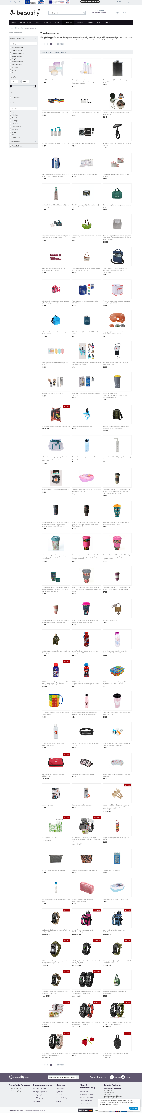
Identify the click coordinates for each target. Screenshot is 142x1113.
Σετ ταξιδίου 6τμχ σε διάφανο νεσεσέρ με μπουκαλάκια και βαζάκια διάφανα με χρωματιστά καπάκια (84, 82)
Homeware (79, 22)
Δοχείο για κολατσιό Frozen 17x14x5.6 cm (115, 899)
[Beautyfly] (24, 12)
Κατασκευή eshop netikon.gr (36, 1110)
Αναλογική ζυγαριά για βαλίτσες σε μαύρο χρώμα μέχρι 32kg (115, 363)
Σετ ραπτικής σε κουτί (48, 805)
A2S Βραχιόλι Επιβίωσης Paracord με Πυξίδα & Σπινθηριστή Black (86, 962)
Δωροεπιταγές (60, 1088)
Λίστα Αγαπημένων (38, 1095)
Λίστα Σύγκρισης (38, 1098)
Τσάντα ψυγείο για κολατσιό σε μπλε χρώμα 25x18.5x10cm (85, 302)
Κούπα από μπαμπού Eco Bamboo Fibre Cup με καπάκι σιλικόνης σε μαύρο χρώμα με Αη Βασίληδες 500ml (85, 524)
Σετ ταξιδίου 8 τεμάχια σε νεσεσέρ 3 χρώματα (85, 112)
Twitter (128, 1077)
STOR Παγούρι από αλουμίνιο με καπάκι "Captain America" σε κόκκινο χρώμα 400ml (85, 683)
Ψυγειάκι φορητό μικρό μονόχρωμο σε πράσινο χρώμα (117, 206)
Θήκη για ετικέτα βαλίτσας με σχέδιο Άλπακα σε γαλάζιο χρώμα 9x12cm (86, 363)
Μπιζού (57, 22)
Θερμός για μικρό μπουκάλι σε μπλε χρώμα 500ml (116, 838)
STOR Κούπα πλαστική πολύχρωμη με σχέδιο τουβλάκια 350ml (55, 713)
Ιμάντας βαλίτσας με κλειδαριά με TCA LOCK (55, 112)
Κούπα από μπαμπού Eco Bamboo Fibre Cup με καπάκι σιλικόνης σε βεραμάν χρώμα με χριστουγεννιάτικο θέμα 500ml (116, 491)
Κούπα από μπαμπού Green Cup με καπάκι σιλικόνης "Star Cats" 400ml (116, 523)
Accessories (47, 22)
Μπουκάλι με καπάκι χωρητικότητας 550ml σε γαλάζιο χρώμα (86, 458)
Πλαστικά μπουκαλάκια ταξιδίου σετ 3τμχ (84, 174)
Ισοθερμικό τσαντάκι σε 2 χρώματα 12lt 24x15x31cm (114, 992)
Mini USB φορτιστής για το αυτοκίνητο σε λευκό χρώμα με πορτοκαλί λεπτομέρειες (117, 744)
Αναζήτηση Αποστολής (39, 1088)
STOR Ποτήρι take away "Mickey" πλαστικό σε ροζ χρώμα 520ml (116, 713)
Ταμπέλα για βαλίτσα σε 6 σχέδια (82, 426)
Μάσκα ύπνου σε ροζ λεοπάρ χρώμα (83, 774)
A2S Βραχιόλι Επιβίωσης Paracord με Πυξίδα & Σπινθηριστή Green (117, 962)
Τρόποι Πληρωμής (85, 1104)
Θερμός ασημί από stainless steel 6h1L (53, 393)
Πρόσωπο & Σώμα (25, 22)
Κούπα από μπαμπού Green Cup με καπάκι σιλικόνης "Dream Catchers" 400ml (85, 621)
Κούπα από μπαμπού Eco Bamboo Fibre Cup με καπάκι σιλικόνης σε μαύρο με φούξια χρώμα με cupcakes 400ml (86, 557)
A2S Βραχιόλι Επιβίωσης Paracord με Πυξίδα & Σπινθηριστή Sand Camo (56, 931)
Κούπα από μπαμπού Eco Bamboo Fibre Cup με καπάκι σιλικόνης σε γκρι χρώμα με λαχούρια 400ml (86, 589)
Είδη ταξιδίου (68, 22)
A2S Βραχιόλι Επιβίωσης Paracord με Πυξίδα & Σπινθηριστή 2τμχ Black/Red (86, 1023)
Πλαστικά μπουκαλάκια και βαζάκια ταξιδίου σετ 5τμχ (116, 175)
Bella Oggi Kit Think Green (49, 838)
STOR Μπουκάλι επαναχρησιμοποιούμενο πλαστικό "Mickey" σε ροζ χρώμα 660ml (84, 713)
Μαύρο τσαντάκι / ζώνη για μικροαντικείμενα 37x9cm (85, 744)
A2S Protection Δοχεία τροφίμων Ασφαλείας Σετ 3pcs (55, 1023)
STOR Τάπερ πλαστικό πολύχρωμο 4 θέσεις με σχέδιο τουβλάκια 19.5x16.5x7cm (116, 683)
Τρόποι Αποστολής (86, 1101)
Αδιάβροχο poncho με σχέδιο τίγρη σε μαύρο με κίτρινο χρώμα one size (56, 652)
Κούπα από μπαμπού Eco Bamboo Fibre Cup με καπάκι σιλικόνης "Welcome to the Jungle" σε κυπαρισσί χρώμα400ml (55, 589)
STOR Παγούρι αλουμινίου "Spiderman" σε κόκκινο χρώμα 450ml (85, 652)
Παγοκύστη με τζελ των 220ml (112, 870)
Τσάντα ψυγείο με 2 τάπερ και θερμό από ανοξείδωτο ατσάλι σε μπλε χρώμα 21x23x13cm (115, 270)
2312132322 (16, 1077)
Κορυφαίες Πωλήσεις (62, 1098)
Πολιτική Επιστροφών (86, 1097)
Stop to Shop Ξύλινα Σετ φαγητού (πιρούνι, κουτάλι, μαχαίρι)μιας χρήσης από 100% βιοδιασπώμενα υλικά (116, 807)
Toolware (90, 22)
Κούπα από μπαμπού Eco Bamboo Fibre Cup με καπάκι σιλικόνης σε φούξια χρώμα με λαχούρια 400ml (116, 557)
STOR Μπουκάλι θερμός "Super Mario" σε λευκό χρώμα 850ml (54, 744)
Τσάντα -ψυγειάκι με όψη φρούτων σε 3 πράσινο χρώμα (86, 237)
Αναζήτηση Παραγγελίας (40, 1092)
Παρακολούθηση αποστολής (90, 1)
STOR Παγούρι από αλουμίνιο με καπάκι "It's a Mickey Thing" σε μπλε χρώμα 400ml (55, 683)
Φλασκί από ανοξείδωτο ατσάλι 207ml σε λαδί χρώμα (86, 333)
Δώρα (98, 22)
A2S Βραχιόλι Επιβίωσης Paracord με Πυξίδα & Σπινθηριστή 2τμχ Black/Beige (56, 1054)
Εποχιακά (107, 22)
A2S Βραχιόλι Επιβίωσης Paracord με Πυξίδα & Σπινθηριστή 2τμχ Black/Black (86, 992)
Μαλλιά (37, 22)
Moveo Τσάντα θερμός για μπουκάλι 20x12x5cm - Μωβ (83, 931)
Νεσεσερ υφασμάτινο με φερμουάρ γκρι (53, 870)
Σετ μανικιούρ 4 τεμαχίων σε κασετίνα (83, 143)
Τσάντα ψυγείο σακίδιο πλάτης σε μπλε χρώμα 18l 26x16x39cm (55, 333)
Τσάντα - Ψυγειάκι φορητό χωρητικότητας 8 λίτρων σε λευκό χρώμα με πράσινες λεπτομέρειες (54, 459)
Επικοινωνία (36, 1101)
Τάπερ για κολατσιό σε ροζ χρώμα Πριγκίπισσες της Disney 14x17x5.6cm (86, 490)
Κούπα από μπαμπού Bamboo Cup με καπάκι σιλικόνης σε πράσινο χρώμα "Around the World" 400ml (55, 557)
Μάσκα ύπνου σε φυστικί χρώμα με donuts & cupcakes (116, 775)
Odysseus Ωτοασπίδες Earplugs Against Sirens (56, 426)
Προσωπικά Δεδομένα (87, 1094)
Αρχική (11, 28)
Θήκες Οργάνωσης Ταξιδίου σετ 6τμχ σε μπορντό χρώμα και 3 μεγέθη (53, 269)
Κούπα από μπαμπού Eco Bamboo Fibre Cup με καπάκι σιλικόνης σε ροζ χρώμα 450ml (55, 621)
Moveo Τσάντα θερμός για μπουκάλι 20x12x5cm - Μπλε (114, 931)
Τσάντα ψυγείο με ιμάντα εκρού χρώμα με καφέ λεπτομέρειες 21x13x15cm (86, 269)
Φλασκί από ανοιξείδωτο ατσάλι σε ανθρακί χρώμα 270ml (116, 81)
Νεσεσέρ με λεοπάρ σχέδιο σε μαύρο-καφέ (85, 870)
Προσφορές (59, 1092)
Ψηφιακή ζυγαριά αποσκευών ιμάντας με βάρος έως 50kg (117, 144)
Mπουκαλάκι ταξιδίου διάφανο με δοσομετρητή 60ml (117, 458)
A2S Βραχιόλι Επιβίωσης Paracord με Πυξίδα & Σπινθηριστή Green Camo (56, 992)
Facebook (117, 1077)
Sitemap (59, 1101)
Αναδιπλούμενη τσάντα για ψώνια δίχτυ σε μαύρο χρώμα (115, 1054)
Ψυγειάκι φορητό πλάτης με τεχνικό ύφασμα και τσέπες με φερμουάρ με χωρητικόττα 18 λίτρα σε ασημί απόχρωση (117, 237)
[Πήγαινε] (77, 1077)
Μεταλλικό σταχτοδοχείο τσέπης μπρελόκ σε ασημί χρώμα (116, 113)
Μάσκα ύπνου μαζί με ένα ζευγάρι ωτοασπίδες (55, 489)
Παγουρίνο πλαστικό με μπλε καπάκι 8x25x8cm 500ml (56, 900)
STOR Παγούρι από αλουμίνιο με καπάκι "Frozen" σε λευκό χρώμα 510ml (115, 652)
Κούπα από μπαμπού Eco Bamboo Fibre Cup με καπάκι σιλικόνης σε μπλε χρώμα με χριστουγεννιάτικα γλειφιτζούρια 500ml (55, 524)
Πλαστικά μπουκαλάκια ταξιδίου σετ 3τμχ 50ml (55, 143)
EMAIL (26, 1077)
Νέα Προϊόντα (60, 1095)
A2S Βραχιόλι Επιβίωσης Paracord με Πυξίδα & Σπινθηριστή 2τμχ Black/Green (117, 1023)
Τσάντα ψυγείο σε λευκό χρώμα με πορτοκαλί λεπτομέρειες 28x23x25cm (116, 302)
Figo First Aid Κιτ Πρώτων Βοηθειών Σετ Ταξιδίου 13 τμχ (53, 775)
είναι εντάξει (133, 1108)
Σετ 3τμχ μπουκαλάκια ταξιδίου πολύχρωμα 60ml (55, 363)
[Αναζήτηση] (84, 13)
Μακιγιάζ (13, 22)
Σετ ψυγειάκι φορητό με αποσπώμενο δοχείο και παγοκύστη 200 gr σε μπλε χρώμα (56, 237)
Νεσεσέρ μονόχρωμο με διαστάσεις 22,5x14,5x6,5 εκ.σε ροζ (82, 900)
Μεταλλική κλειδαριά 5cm (110, 620)
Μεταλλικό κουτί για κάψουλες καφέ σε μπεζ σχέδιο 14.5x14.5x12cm (85, 206)
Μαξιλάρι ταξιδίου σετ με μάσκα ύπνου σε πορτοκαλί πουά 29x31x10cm (115, 333)
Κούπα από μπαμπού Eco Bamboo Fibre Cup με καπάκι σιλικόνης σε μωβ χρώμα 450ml (116, 588)
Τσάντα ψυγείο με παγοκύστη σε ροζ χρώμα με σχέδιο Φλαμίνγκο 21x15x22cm (55, 302)
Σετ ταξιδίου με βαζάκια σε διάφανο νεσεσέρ (55, 80)
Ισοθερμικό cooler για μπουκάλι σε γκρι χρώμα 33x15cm (86, 394)
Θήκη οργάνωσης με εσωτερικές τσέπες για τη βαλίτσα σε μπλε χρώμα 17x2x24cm (55, 175)
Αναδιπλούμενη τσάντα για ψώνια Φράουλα (85, 1053)
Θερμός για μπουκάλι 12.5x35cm (82, 805)
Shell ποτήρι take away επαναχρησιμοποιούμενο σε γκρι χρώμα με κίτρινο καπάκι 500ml (115, 395)
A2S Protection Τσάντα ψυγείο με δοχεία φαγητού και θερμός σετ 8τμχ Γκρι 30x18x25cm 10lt (86, 839)
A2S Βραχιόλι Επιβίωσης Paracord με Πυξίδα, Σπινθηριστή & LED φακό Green (55, 962)
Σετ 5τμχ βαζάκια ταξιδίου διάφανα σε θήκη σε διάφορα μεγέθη (55, 206)
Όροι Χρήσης (84, 1091)
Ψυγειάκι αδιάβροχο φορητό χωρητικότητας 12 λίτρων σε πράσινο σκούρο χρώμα (116, 427)
